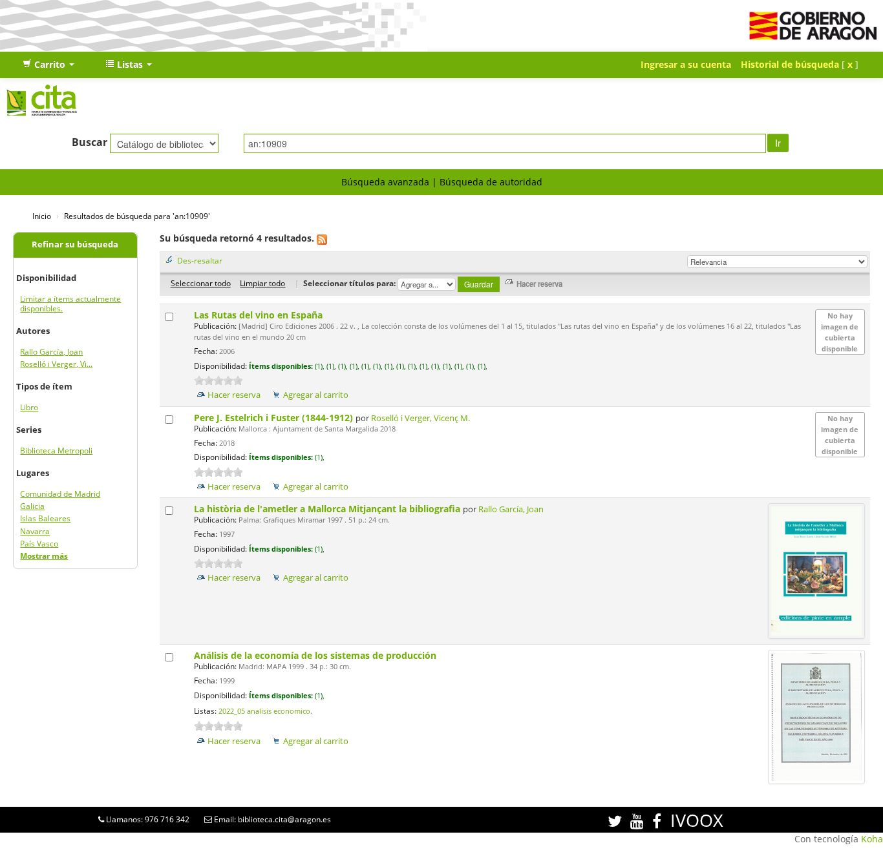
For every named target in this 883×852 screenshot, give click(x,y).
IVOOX (696, 820)
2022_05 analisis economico (264, 711)
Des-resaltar (199, 260)
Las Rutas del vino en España (259, 315)
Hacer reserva (234, 395)
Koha (872, 839)
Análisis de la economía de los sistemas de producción (316, 655)
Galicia (32, 506)
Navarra (35, 531)
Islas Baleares (45, 518)
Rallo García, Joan (51, 351)
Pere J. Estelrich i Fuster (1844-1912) (275, 417)
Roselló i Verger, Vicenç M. (420, 418)
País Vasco (39, 543)
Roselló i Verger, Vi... (56, 363)
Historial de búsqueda (790, 64)
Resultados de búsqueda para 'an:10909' (137, 216)
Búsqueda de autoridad (491, 182)
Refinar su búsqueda (75, 244)
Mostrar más (44, 555)
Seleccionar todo (201, 283)
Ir (778, 142)
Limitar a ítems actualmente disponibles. (70, 303)
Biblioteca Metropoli (56, 450)
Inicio (41, 216)
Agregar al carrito (315, 395)
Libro (29, 407)
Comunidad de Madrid (60, 493)
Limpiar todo (262, 283)
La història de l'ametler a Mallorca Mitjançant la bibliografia (328, 509)
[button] (48, 65)
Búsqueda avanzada (385, 182)
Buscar (89, 142)
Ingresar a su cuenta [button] (686, 64)
